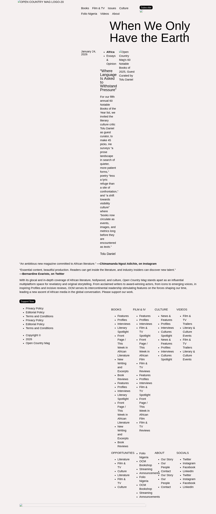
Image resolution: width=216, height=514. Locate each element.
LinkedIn (188, 471)
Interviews (123, 323)
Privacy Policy (34, 308)
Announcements (149, 473)
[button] (85, 8)
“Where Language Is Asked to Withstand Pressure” (108, 80)
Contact (166, 471)
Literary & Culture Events (189, 331)
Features (123, 316)
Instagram (189, 463)
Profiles (122, 320)
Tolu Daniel (107, 253)
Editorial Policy (35, 312)
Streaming (145, 469)
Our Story (167, 459)
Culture (122, 471)
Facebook (189, 467)
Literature (123, 459)
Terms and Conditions (39, 316)
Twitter (187, 459)
